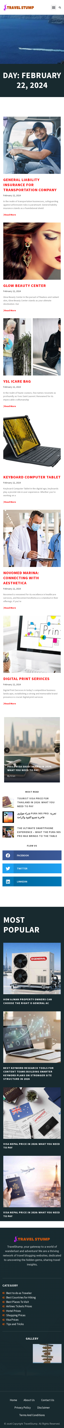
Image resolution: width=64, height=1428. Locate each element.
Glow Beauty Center (24, 285)
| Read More (9, 214)
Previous (7, 750)
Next (57, 750)
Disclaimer (43, 1407)
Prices (10, 761)
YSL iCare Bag (17, 381)
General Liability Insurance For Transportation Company (30, 184)
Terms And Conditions (32, 1415)
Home (13, 1400)
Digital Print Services (26, 678)
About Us (29, 1400)
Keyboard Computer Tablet (32, 477)
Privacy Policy (22, 1407)
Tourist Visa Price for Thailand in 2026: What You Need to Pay (36, 802)
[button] (53, 7)
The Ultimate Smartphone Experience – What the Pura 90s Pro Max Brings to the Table (39, 832)
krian (12, 775)
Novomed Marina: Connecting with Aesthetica (21, 577)
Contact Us (47, 1400)
